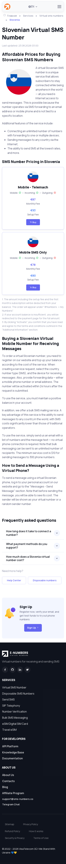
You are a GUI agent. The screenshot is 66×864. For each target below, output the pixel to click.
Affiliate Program (13, 793)
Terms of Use (41, 838)
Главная (12, 15)
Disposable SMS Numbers (18, 693)
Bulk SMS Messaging (15, 717)
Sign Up (31, 627)
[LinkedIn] (20, 670)
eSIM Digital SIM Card (15, 724)
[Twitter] (27, 670)
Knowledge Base (13, 752)
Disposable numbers (45, 580)
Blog (5, 787)
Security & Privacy (14, 838)
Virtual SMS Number (14, 687)
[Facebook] (5, 670)
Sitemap (9, 824)
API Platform (10, 746)
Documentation (12, 758)
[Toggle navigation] (59, 7)
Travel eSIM (9, 730)
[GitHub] (12, 670)
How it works (36, 831)
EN (32, 6)
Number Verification (14, 711)
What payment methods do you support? (26, 545)
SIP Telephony (11, 705)
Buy (34, 222)
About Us (8, 775)
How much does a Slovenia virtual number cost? (28, 558)
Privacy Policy (30, 824)
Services (28, 15)
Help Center (14, 580)
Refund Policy (12, 831)
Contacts (8, 781)
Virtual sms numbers (51, 15)
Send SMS (8, 699)
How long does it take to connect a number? (28, 533)
